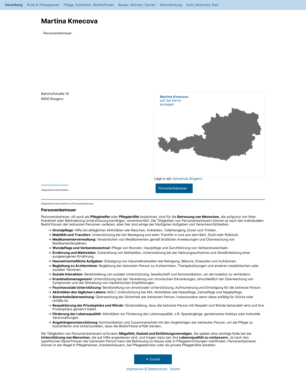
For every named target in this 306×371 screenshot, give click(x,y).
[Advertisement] (153, 64)
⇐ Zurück (153, 359)
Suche (175, 369)
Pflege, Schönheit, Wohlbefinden (89, 5)
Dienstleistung (171, 5)
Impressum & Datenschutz (146, 369)
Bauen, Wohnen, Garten (137, 5)
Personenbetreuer (172, 188)
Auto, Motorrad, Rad (202, 5)
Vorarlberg (13, 5)
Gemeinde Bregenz (187, 179)
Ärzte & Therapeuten (43, 5)
